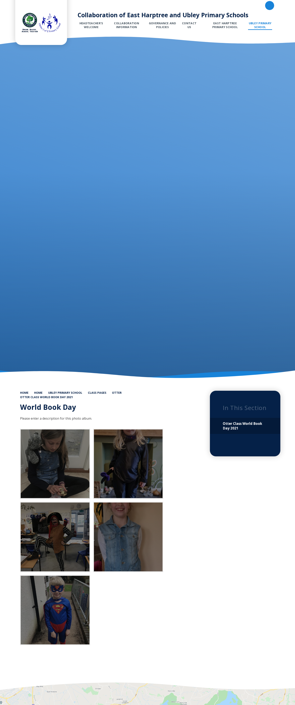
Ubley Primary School (65, 393)
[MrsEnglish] (55, 537)
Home (24, 393)
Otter (117, 393)
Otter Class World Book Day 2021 (46, 397)
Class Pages (97, 393)
